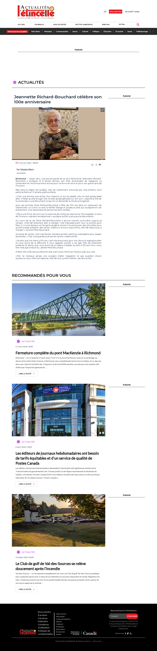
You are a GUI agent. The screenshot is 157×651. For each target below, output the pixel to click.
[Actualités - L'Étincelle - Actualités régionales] (36, 11)
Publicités (43, 621)
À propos (42, 615)
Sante (58, 634)
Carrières (42, 618)
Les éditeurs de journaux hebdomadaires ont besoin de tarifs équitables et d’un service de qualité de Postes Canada (57, 458)
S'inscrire (132, 616)
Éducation (107, 31)
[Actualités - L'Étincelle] (28, 629)
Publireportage (142, 31)
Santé (129, 31)
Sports (75, 31)
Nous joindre (44, 612)
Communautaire (62, 31)
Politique (95, 31)
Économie (119, 31)
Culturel (85, 31)
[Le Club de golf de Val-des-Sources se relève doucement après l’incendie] (58, 520)
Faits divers (35, 31)
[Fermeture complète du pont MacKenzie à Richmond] (58, 309)
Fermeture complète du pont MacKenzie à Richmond (58, 353)
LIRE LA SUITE (25, 374)
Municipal (48, 31)
